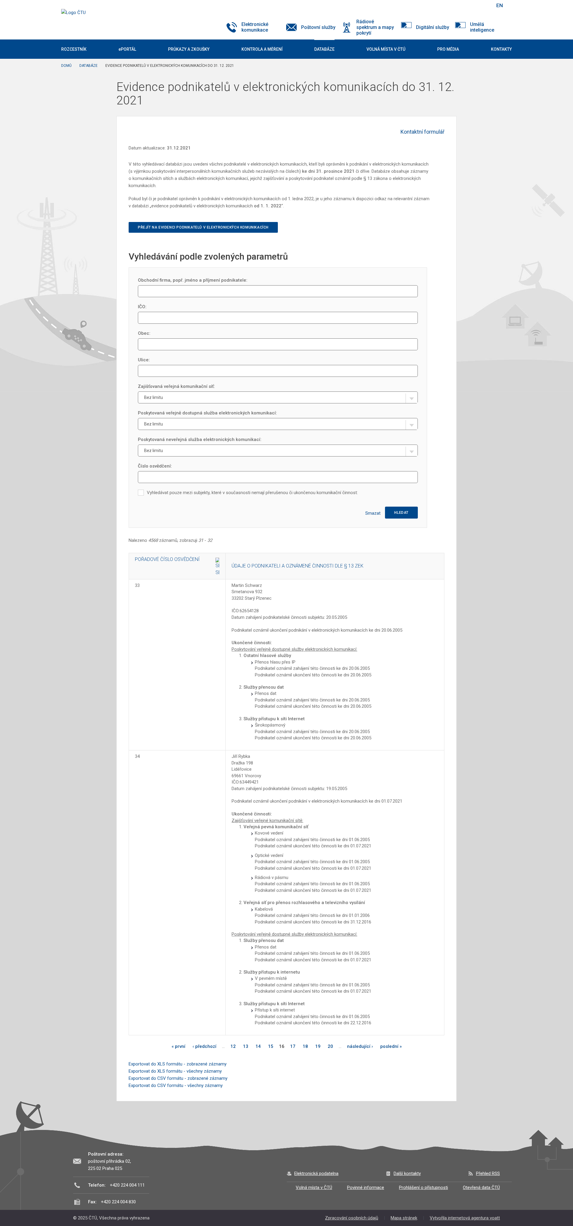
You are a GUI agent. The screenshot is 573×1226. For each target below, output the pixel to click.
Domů (66, 66)
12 (233, 1046)
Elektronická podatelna (316, 1173)
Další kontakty (407, 1173)
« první (178, 1046)
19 (318, 1046)
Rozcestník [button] (74, 49)
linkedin (469, 5)
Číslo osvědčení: (155, 466)
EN (499, 5)
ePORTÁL (127, 49)
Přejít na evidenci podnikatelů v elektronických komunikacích (203, 227)
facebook (449, 5)
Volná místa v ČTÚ (314, 1187)
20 (330, 1046)
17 (292, 1046)
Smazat (373, 513)
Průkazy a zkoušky (189, 49)
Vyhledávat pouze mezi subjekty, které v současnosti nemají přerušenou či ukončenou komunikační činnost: (252, 492)
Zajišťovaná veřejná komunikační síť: (176, 386)
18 (305, 1046)
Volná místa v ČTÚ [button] (385, 49)
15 (270, 1046)
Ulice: (144, 360)
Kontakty (501, 49)
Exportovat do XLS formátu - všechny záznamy (175, 1071)
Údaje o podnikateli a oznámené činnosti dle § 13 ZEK (297, 566)
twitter (459, 5)
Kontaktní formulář (422, 132)
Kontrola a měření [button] (262, 49)
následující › (360, 1046)
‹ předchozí (204, 1046)
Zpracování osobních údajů (351, 1218)
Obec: (144, 333)
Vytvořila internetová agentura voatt (465, 1218)
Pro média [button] (448, 49)
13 (245, 1046)
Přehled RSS (488, 1173)
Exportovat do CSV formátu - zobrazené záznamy (178, 1078)
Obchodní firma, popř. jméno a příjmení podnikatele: (192, 280)
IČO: (142, 306)
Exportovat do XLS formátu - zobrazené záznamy (178, 1064)
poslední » (391, 1046)
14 (258, 1046)
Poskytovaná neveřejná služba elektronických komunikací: (199, 439)
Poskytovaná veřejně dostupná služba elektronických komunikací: (207, 413)
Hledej (484, 5)
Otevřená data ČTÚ (481, 1187)
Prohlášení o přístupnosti (423, 1187)
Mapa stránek (404, 1218)
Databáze (88, 66)
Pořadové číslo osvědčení (167, 559)
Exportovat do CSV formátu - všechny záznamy (176, 1085)
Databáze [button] (324, 49)
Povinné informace (365, 1187)
